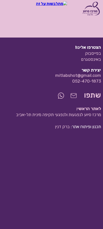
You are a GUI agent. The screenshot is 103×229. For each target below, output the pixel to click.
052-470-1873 (86, 81)
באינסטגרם (91, 59)
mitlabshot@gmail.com (78, 75)
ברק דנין (62, 126)
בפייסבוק (93, 53)
